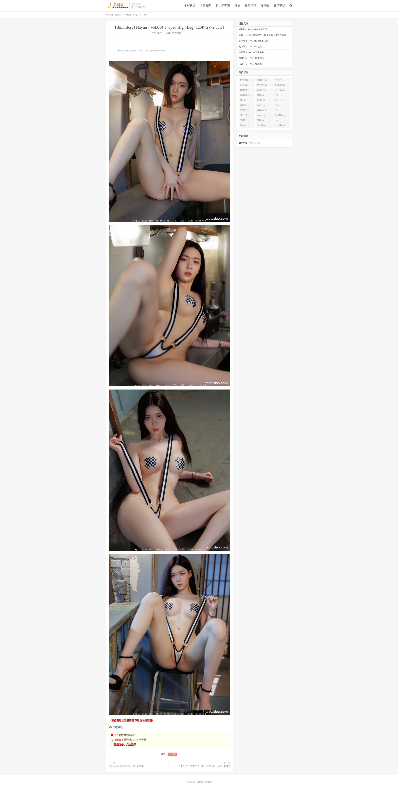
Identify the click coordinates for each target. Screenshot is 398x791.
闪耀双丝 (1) (245, 120)
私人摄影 (172, 754)
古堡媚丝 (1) (245, 105)
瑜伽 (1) (260, 120)
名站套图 (205, 5)
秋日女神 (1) (280, 125)
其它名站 (137, 15)
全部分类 (189, 5)
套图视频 (250, 5)
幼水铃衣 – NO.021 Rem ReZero (254, 41)
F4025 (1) (278, 110)
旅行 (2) (243, 100)
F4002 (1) (244, 85)
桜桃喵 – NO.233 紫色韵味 (251, 52)
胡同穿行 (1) (262, 85)
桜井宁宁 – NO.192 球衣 (250, 64)
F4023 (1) (261, 105)
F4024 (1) (278, 105)
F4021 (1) (278, 100)
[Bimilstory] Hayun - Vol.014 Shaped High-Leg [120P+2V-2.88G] (169, 27)
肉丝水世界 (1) (263, 110)
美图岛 (117, 5)
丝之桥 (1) (261, 125)
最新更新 (279, 5)
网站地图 (208, 782)
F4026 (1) (261, 115)
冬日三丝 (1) (280, 90)
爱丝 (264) (244, 80)
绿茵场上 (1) (262, 80)
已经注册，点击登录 (125, 744)
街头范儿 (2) (245, 125)
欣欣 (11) (278, 95)
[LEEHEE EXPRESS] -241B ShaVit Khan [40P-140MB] (204, 766)
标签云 (265, 5)
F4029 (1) (278, 120)
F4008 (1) (261, 90)
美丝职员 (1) (280, 85)
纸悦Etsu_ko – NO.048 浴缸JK (253, 29)
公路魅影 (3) (245, 95)
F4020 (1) (261, 100)
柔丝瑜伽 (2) (280, 115)
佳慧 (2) (278, 80)
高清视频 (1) (245, 110)
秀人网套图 (223, 5)
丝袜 (237, 5)
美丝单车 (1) (245, 90)
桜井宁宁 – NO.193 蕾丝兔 (251, 58)
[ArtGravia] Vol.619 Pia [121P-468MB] (126, 766)
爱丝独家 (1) (245, 115)
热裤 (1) (260, 95)
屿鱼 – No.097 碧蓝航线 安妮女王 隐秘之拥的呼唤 (263, 35)
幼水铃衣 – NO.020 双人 (250, 46)
